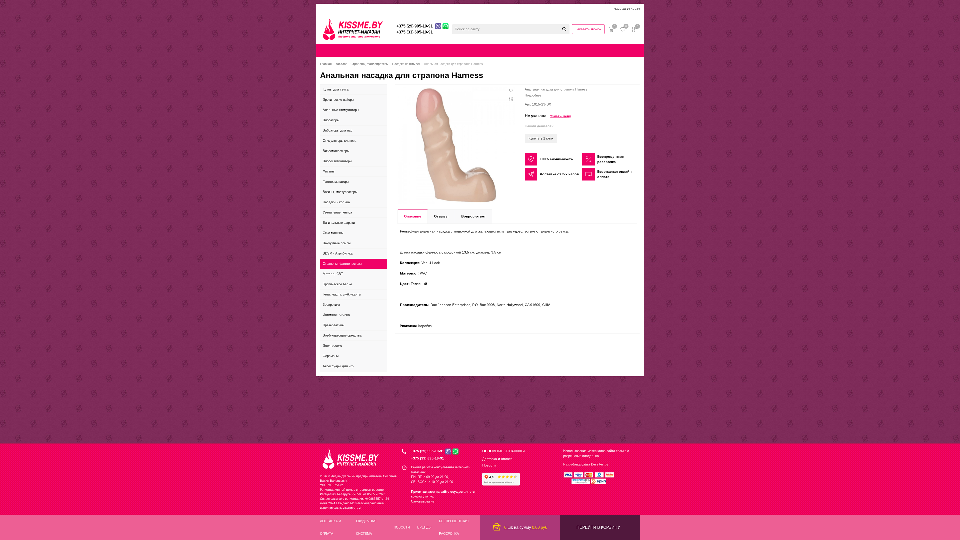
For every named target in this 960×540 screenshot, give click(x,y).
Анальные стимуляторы (341, 110)
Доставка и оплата (354, 9)
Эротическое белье (337, 284)
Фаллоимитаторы (336, 182)
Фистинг (329, 171)
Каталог (327, 9)
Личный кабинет (627, 9)
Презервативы (333, 325)
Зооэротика (331, 304)
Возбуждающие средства (342, 335)
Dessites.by (599, 464)
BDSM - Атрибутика (337, 253)
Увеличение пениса (337, 212)
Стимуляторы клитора (339, 140)
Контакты (494, 50)
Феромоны (330, 356)
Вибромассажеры (336, 151)
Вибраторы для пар (337, 130)
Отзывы (440, 9)
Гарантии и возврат (576, 50)
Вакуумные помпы (336, 243)
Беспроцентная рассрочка (474, 9)
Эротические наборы (338, 100)
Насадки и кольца (336, 202)
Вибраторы (331, 120)
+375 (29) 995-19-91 (427, 451)
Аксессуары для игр (338, 366)
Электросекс (332, 346)
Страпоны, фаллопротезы (342, 264)
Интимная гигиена (336, 315)
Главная (336, 50)
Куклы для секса (335, 89)
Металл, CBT (333, 274)
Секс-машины (333, 233)
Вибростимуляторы (337, 161)
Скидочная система (393, 9)
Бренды (421, 9)
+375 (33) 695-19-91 (427, 458)
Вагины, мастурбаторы (340, 192)
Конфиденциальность (535, 50)
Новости (489, 465)
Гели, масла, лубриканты (342, 294)
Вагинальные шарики (339, 222)
